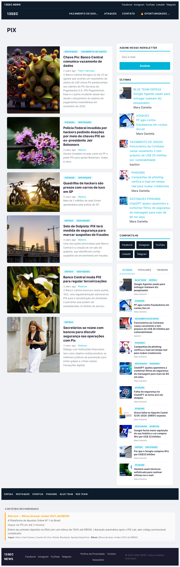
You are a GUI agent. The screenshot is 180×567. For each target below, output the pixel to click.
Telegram (171, 4)
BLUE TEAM (141, 89)
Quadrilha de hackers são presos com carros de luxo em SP (84, 187)
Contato (111, 554)
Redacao (82, 286)
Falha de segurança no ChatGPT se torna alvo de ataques (148, 394)
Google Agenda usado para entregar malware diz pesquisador (151, 98)
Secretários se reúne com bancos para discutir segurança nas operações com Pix (83, 334)
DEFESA (69, 220)
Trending (162, 270)
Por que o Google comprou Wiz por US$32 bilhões (151, 453)
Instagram (139, 4)
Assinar (145, 65)
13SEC (12, 14)
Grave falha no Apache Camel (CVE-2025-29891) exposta (151, 414)
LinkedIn (160, 4)
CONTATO (128, 13)
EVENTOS (154, 426)
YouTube (150, 4)
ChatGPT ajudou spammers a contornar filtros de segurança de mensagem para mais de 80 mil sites (151, 372)
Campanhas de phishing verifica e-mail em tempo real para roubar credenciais (150, 181)
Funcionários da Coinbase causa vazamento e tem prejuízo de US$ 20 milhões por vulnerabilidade (151, 327)
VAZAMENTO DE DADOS (84, 13)
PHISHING (138, 172)
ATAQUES (110, 13)
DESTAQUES (71, 51)
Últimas (127, 270)
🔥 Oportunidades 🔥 (156, 13)
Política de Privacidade (93, 554)
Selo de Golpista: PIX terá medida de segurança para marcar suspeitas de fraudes (86, 230)
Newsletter (98, 560)
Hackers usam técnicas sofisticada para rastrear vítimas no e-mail (148, 472)
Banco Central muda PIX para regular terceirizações (85, 279)
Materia (82, 150)
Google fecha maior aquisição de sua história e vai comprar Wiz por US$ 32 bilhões (151, 433)
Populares (144, 270)
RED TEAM (82, 494)
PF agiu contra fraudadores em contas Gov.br (151, 124)
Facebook (127, 4)
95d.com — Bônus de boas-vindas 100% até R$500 (38, 515)
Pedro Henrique (86, 70)
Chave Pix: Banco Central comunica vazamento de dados (83, 61)
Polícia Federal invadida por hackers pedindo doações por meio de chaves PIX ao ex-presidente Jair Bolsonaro (85, 136)
